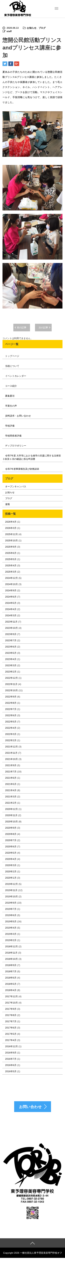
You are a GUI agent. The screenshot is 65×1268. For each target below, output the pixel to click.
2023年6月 (10, 646)
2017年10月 (11, 1002)
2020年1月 (10, 877)
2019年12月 (11, 884)
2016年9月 (10, 1052)
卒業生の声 (11, 405)
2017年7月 (10, 1021)
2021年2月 (10, 802)
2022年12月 (11, 678)
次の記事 (43, 327)
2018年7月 (10, 971)
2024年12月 (11, 578)
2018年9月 (10, 965)
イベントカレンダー (15, 376)
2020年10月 (11, 821)
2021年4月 (10, 790)
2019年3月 (10, 934)
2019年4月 (10, 927)
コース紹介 (11, 386)
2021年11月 (11, 752)
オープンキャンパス (15, 486)
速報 (7, 504)
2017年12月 (11, 996)
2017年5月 (10, 1034)
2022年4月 (10, 728)
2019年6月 (10, 915)
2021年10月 (11, 759)
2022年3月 (10, 734)
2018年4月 (10, 990)
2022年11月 (11, 684)
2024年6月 (10, 596)
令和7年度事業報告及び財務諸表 (22, 469)
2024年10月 (11, 584)
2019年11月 (11, 890)
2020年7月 (10, 840)
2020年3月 (10, 865)
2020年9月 (10, 827)
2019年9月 (10, 902)
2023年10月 (11, 628)
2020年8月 (10, 834)
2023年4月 (10, 659)
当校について (12, 366)
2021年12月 (11, 746)
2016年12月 (11, 1046)
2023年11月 (11, 621)
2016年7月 (10, 1059)
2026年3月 (10, 528)
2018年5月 (10, 984)
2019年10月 (11, 896)
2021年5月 (10, 784)
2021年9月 (10, 765)
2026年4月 (10, 521)
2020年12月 (11, 809)
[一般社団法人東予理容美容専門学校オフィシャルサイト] (17, 8)
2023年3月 (10, 665)
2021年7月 (10, 771)
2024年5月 (10, 603)
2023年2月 (10, 671)
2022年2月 (10, 740)
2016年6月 (10, 1065)
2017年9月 (10, 1009)
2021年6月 (10, 777)
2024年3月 (10, 615)
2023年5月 (10, 653)
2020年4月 (10, 859)
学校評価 (9, 425)
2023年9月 (10, 634)
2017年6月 (10, 1027)
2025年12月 (11, 534)
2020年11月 (11, 815)
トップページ (12, 356)
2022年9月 (10, 696)
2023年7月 (10, 640)
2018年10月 (11, 959)
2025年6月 (10, 553)
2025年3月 (10, 571)
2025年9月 (10, 546)
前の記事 (21, 327)
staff (9, 31)
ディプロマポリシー (15, 445)
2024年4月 (10, 609)
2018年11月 (11, 952)
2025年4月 (10, 565)
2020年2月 (10, 871)
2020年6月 (10, 846)
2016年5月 (10, 1071)
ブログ (42, 28)
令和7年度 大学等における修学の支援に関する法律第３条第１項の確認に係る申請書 (31, 457)
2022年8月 (10, 703)
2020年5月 (10, 852)
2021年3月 (10, 796)
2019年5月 (10, 921)
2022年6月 (10, 715)
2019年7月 (10, 909)
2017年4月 (10, 1040)
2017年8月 (10, 1015)
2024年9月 (10, 590)
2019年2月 (10, 940)
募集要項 (9, 395)
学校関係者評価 (13, 435)
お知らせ (31, 28)
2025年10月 (11, 540)
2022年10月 (11, 690)
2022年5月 (10, 721)
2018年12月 (11, 946)
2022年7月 (10, 709)
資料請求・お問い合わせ (18, 415)
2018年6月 (10, 977)
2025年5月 (10, 559)
